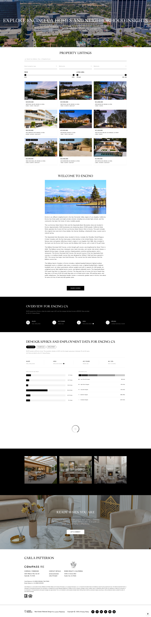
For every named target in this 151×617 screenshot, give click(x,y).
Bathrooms (62, 66)
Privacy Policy (84, 611)
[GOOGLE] (109, 611)
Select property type (30, 66)
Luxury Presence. (59, 611)
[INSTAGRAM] (97, 611)
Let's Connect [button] (75, 532)
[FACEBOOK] (92, 611)
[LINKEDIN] (101, 611)
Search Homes (75, 288)
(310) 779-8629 (53, 576)
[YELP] (105, 611)
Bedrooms (96, 66)
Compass (69, 586)
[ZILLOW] (114, 611)
